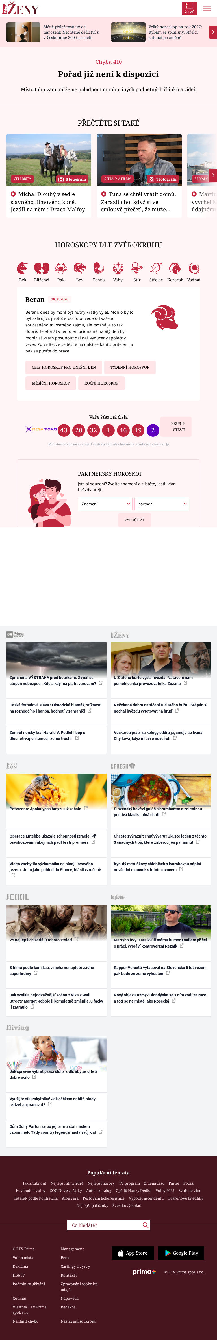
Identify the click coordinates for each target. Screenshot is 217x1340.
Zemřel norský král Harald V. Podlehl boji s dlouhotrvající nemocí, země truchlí (47, 735)
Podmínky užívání (29, 1283)
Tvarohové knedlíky (185, 1198)
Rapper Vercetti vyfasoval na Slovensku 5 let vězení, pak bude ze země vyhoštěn (160, 970)
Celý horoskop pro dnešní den (64, 367)
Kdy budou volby (30, 1190)
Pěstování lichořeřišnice (104, 1198)
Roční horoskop (101, 383)
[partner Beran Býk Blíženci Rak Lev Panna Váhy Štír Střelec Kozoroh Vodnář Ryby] (161, 504)
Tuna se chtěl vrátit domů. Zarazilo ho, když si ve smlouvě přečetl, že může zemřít (138, 205)
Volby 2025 (165, 1190)
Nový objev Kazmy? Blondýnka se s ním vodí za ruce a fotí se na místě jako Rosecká (160, 998)
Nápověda (70, 1298)
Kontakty (69, 1275)
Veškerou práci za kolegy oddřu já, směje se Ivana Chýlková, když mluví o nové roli (158, 735)
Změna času (154, 1183)
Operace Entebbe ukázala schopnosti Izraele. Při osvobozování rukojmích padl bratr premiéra (53, 839)
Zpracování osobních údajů (79, 1286)
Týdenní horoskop (129, 367)
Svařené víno (190, 1190)
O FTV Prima (24, 1248)
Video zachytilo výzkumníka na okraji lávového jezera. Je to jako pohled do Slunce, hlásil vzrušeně (55, 867)
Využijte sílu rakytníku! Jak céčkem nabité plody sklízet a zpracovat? (53, 1102)
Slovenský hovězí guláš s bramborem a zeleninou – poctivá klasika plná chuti (159, 812)
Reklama (20, 1266)
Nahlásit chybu (25, 1321)
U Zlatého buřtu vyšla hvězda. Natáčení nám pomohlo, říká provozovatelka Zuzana (153, 680)
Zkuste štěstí (178, 426)
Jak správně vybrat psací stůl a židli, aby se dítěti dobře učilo (53, 1074)
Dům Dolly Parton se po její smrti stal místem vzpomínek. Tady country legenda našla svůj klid (53, 1129)
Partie (174, 1183)
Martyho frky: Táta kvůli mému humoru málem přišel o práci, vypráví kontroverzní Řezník (160, 943)
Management (72, 1248)
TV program (129, 1183)
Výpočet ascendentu (146, 1198)
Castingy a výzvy (75, 1266)
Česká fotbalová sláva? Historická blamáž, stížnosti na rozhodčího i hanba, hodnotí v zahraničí (56, 708)
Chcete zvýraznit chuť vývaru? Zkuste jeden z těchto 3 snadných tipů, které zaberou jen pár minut (160, 839)
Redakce (68, 1307)
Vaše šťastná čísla (108, 417)
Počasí (188, 1183)
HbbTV (19, 1275)
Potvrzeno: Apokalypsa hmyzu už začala (46, 809)
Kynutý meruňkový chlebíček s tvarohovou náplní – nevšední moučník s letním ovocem (159, 867)
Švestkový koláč (126, 1205)
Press (65, 1257)
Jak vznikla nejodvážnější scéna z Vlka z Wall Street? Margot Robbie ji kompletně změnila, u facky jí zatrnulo (56, 1001)
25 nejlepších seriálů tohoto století (41, 940)
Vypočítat (134, 519)
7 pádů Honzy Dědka (133, 1190)
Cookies (20, 1298)
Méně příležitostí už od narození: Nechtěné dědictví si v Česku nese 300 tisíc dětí (71, 32)
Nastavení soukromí (78, 1321)
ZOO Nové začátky (66, 1190)
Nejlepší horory (101, 1183)
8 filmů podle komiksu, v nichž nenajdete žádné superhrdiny (52, 970)
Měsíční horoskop (51, 383)
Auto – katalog (98, 1190)
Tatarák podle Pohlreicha (36, 1198)
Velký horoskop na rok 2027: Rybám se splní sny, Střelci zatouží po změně (175, 32)
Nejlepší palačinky (92, 1205)
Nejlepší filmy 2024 (67, 1183)
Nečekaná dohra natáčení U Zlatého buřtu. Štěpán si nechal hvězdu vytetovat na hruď (160, 708)
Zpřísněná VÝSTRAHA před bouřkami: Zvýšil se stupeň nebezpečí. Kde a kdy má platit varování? (53, 680)
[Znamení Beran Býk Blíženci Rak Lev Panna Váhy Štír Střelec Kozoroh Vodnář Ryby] (105, 504)
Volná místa (23, 1257)
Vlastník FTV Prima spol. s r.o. (30, 1309)
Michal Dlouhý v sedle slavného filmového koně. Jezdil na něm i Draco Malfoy (48, 201)
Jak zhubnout (34, 1183)
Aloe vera (70, 1198)
